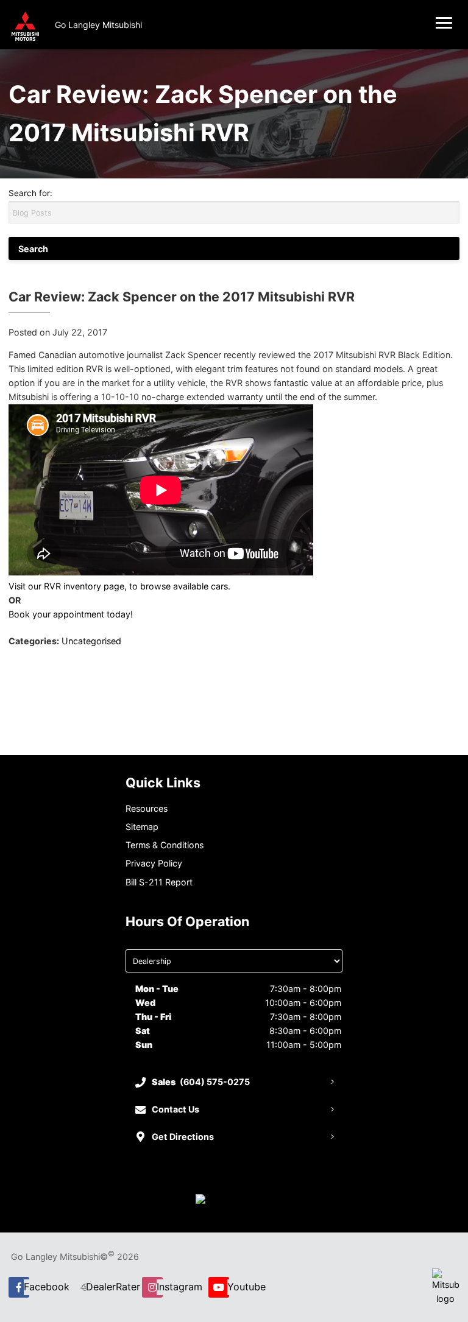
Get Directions (183, 1136)
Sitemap (142, 826)
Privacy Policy (154, 863)
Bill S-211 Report (159, 882)
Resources (147, 808)
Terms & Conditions (165, 845)
